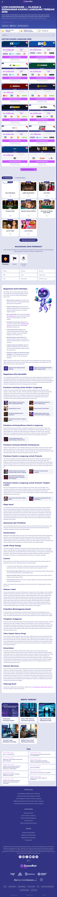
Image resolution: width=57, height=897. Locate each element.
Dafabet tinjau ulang (15, 101)
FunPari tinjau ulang (15, 80)
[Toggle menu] (2, 1)
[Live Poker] (46, 189)
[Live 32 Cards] (28, 227)
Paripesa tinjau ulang (15, 143)
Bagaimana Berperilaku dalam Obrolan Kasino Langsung (28, 801)
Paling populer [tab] (8, 177)
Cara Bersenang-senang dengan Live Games (28, 796)
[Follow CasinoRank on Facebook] (19, 856)
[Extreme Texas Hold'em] (28, 209)
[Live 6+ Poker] (10, 227)
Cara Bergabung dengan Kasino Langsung (28, 793)
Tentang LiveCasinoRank (28, 832)
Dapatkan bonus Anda (15, 57)
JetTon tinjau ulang (42, 122)
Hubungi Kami (28, 840)
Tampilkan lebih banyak (27, 169)
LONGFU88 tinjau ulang (42, 143)
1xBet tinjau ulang (15, 59)
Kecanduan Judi (28, 820)
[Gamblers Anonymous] (20, 874)
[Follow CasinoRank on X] (26, 856)
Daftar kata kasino (28, 813)
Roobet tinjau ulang (42, 101)
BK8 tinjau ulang (42, 59)
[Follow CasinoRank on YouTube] (30, 856)
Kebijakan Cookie (14, 895)
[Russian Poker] (10, 209)
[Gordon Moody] (41, 874)
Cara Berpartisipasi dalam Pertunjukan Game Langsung (28, 803)
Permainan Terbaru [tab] (20, 177)
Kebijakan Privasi (29, 895)
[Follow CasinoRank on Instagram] (23, 856)
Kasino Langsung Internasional (28, 823)
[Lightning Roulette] (28, 189)
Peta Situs (44, 895)
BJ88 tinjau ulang (42, 163)
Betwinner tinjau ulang (42, 80)
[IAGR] (12, 874)
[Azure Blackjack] (10, 189)
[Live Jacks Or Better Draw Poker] (46, 209)
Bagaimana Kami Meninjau (28, 835)
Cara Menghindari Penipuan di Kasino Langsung (28, 798)
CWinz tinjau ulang (14, 122)
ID (27, 860)
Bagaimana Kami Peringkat (28, 837)
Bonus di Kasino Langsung (28, 815)
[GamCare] (29, 874)
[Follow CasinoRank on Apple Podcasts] (36, 856)
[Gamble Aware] (25, 879)
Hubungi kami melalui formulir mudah (42, 687)
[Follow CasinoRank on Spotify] (33, 856)
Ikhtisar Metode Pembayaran (28, 818)
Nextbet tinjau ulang (15, 163)
